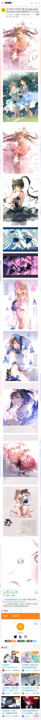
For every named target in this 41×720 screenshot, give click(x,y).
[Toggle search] (39, 3)
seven (27, 693)
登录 (10, 616)
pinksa (10, 14)
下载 (7, 591)
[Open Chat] (36, 714)
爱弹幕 (12, 599)
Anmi (8, 595)
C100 (13, 595)
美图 (17, 14)
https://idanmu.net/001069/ (15, 602)
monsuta (8, 716)
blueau (7, 670)
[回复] (36, 591)
